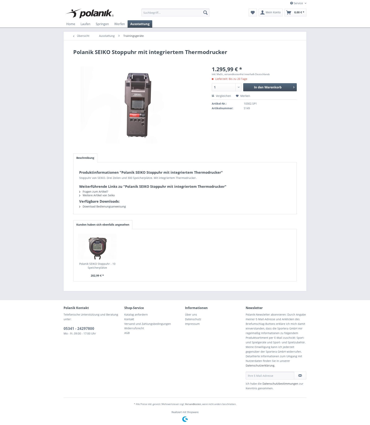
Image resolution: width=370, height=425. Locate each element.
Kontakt (129, 319)
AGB (127, 333)
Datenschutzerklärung (260, 365)
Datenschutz (193, 319)
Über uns (191, 314)
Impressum (192, 324)
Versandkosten (193, 404)
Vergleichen (223, 96)
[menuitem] (175, 12)
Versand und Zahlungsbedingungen (147, 324)
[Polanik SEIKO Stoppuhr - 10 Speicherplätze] (97, 246)
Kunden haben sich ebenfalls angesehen (102, 224)
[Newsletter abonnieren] (300, 375)
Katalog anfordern (136, 314)
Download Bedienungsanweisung (104, 206)
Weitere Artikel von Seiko (98, 195)
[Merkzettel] (253, 12)
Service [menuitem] (298, 3)
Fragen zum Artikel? (95, 191)
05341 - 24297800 (79, 328)
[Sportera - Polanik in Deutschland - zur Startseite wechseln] (90, 13)
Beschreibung (85, 158)
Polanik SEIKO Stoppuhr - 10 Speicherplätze (97, 265)
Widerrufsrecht (134, 328)
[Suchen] (205, 12)
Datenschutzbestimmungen (280, 383)
